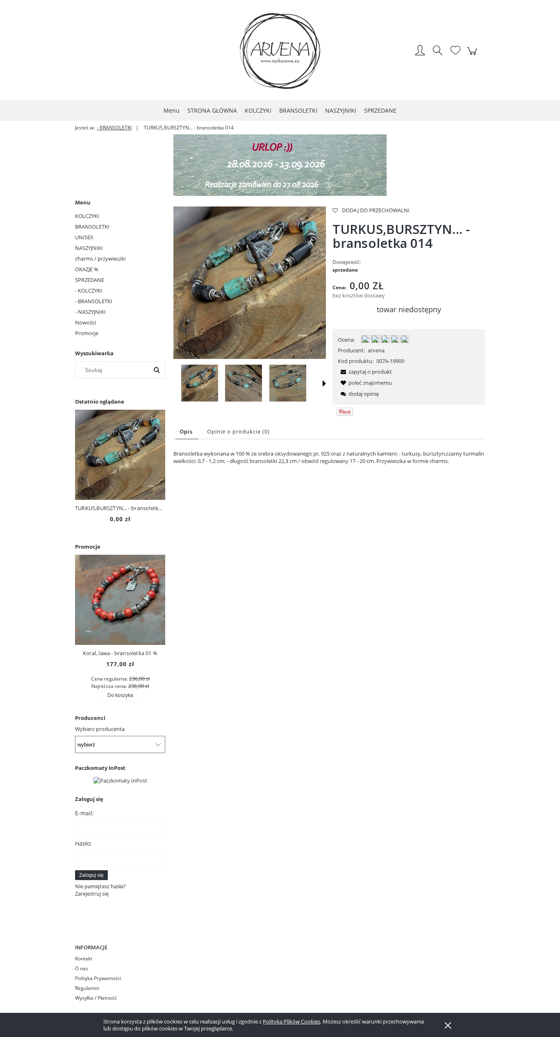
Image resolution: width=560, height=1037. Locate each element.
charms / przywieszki (100, 258)
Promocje (86, 333)
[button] (324, 383)
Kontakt (83, 958)
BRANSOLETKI (92, 226)
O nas (81, 968)
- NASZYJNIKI (90, 311)
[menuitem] (171, 110)
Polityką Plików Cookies (291, 1021)
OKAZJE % (86, 269)
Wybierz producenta (100, 729)
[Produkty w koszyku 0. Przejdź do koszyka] (473, 55)
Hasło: (83, 843)
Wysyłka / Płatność (96, 997)
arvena (376, 350)
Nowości (85, 322)
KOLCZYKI (87, 216)
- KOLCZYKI (88, 290)
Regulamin (87, 988)
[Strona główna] (280, 51)
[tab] (186, 431)
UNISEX (84, 237)
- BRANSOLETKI (93, 301)
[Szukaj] (156, 370)
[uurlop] (280, 164)
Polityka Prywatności (98, 978)
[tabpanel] (329, 457)
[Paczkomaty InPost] (120, 779)
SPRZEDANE (89, 280)
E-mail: (84, 813)
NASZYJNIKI (89, 248)
